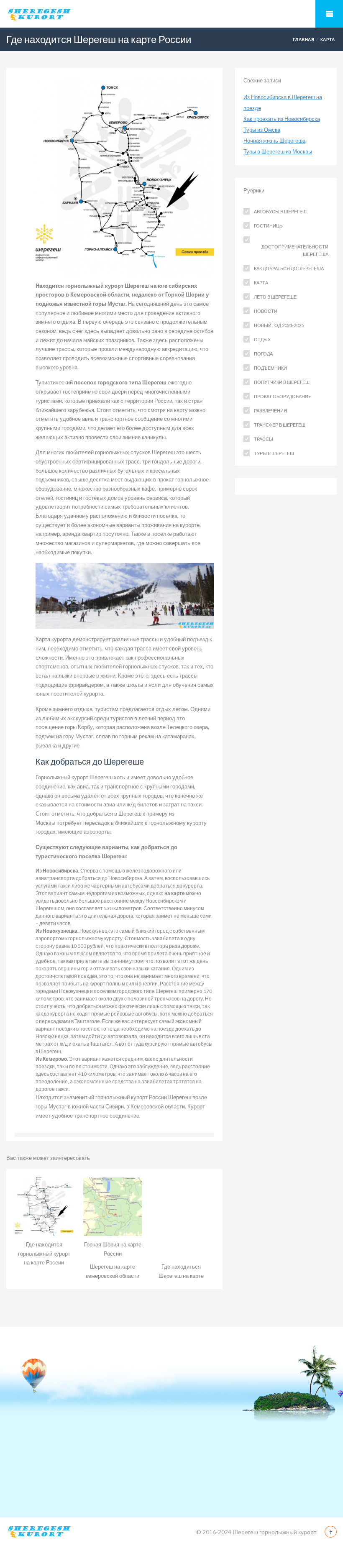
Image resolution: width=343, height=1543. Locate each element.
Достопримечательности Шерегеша (294, 250)
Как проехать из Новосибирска (281, 118)
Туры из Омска (261, 129)
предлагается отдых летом (154, 709)
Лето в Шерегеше (275, 296)
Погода (263, 353)
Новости (265, 311)
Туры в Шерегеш (274, 453)
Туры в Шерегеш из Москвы (277, 151)
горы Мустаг (51, 1106)
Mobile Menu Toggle (329, 14)
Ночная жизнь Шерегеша (274, 140)
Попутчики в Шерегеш (282, 382)
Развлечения (270, 410)
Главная (303, 39)
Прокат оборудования (283, 396)
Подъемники (270, 368)
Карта (327, 39)
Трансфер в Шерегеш (279, 424)
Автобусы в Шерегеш (280, 211)
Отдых (262, 339)
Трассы (263, 439)
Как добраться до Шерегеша (289, 268)
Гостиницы (269, 225)
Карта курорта (53, 639)
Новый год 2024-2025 (279, 325)
